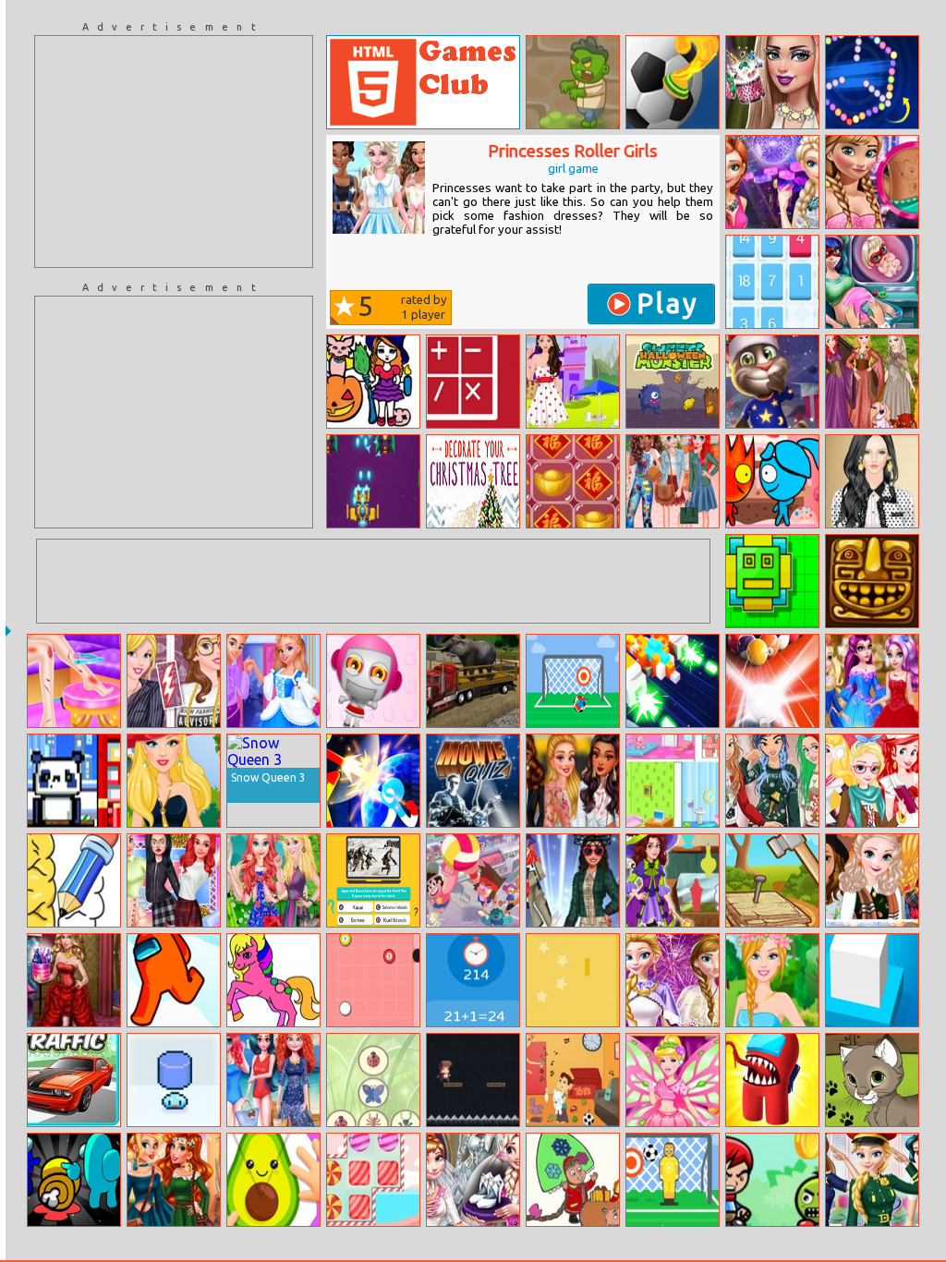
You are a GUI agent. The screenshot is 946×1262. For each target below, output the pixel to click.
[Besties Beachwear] (273, 1080)
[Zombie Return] (573, 82)
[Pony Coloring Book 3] (273, 980)
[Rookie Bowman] (473, 1080)
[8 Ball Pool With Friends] (772, 681)
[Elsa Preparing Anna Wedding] (473, 1180)
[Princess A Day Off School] (573, 781)
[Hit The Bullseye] (573, 681)
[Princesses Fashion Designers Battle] (174, 681)
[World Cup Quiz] (672, 82)
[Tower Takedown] (74, 781)
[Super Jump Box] (872, 980)
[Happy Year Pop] (573, 481)
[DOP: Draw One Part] (74, 880)
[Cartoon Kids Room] (573, 1080)
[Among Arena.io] (772, 1080)
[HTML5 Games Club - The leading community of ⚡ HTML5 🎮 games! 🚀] (423, 82)
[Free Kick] (672, 1180)
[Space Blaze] (373, 481)
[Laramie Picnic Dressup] (573, 381)
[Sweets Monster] (672, 381)
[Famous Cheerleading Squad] (174, 880)
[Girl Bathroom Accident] (74, 681)
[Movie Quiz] (473, 781)
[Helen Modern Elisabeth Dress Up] (872, 481)
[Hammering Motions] (772, 880)
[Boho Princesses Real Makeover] (174, 1180)
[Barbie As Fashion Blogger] (174, 781)
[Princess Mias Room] (672, 781)
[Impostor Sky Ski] (174, 980)
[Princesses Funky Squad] (672, 481)
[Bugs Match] (373, 1080)
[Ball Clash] (373, 980)
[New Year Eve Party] (672, 980)
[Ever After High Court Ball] (872, 681)
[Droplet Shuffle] (174, 1080)
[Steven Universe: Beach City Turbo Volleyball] (473, 880)
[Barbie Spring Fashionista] (772, 980)
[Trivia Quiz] (373, 880)
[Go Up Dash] (772, 581)
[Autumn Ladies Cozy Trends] (872, 880)
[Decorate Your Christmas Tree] (473, 481)
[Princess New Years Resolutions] (872, 781)
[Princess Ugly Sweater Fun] (772, 781)
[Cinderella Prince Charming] (273, 681)
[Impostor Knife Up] (74, 1180)
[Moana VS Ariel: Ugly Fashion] (573, 880)
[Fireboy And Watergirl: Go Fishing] (772, 481)
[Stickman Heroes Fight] (373, 781)
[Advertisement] (173, 151)
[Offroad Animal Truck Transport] (473, 681)
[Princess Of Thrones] (872, 381)
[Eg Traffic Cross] (74, 1080)
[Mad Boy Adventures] (772, 1180)
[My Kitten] (872, 1080)
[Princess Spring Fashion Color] (273, 880)
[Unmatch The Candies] (373, 1180)
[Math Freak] (473, 980)
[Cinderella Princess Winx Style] (672, 1080)
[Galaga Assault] (672, 681)
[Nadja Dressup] (74, 980)
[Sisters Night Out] (772, 182)
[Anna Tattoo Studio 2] (872, 182)
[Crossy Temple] (872, 581)
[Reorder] (772, 282)
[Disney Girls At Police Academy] (872, 1180)
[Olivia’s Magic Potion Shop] (672, 880)
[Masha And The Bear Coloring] (573, 1180)
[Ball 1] (573, 980)
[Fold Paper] (273, 1180)
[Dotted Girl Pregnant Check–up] (872, 282)
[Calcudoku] (473, 381)
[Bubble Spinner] (872, 82)
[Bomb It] (373, 681)
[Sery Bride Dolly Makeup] (772, 82)
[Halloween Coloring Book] (373, 381)
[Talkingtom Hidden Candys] (772, 381)
